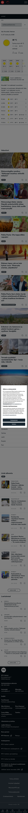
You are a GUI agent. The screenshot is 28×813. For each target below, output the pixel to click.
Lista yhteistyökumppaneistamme (9, 415)
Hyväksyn (14, 424)
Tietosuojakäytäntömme (16, 404)
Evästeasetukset (14, 420)
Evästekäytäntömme (7, 404)
